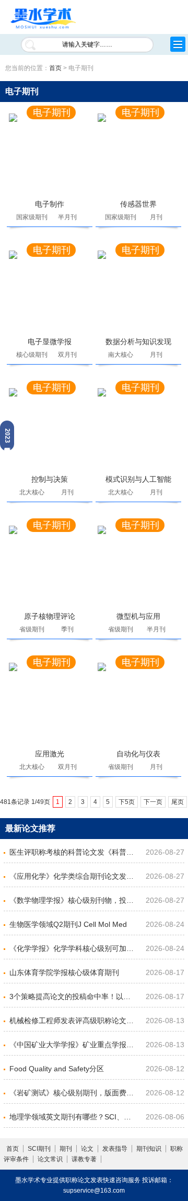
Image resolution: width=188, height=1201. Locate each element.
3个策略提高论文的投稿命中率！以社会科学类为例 (72, 996)
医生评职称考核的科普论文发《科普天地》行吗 (72, 852)
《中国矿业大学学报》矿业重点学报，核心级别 (72, 1044)
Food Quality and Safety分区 (56, 1068)
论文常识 (50, 1159)
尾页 (177, 802)
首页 (55, 68)
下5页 (127, 802)
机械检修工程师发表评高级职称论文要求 (72, 1020)
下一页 (153, 802)
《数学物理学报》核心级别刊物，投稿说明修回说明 (72, 900)
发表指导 (114, 1148)
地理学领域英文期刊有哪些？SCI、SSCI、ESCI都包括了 (72, 1117)
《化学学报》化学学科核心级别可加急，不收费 (72, 948)
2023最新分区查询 (7, 435)
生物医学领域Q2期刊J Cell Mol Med (68, 924)
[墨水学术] (43, 19)
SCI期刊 (39, 1148)
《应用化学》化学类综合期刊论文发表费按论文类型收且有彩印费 (72, 876)
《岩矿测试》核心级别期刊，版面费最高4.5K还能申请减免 (72, 1093)
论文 (87, 1148)
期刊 (66, 1148)
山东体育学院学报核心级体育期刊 (64, 972)
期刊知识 (148, 1148)
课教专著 (84, 1159)
